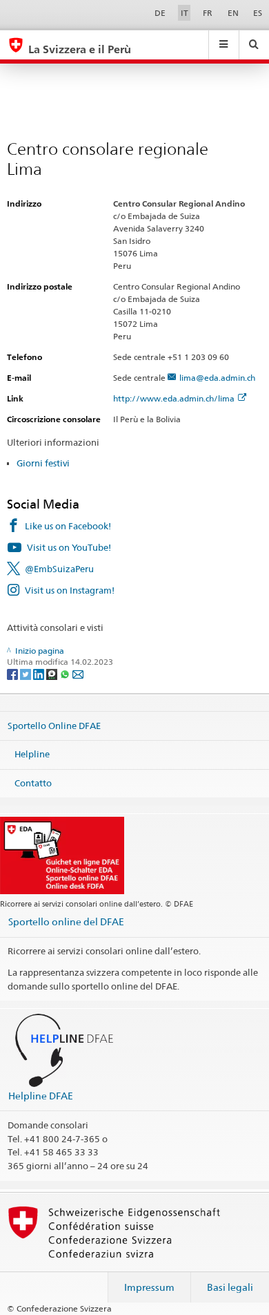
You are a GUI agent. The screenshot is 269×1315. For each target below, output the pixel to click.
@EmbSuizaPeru (59, 568)
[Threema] (52, 673)
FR (207, 13)
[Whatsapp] (65, 673)
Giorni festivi (43, 463)
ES (257, 13)
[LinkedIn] (39, 673)
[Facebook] (13, 673)
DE (160, 13)
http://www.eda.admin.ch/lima (174, 398)
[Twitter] (26, 673)
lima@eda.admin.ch (217, 377)
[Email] (77, 673)
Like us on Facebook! (68, 525)
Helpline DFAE (40, 1095)
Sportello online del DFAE (66, 921)
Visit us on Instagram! (69, 590)
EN (233, 13)
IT (184, 13)
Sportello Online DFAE (54, 724)
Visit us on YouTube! (69, 547)
